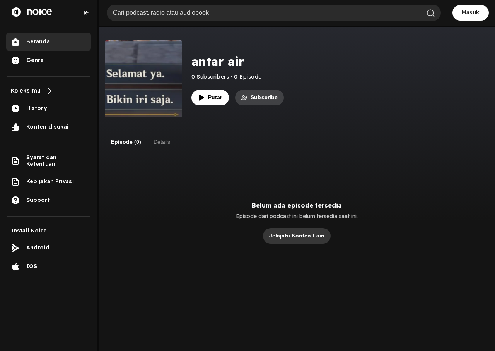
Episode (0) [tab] (126, 142)
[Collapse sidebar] (86, 13)
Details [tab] (162, 142)
